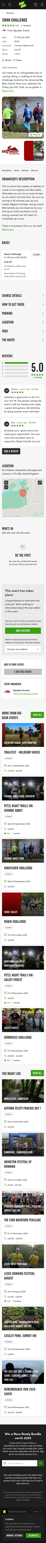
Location (8, 322)
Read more (8, 90)
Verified (34, 389)
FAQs (5, 331)
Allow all (33, 1535)
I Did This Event (23, 672)
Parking (7, 313)
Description (7, 170)
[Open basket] (35, 5)
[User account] (42, 4)
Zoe (13, 422)
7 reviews (17, 1301)
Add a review (11, 451)
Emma (14, 389)
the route (8, 340)
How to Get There (13, 304)
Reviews (25, 170)
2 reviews (26, 25)
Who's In (34, 170)
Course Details (12, 295)
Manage (14, 1535)
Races (16, 170)
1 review (16, 833)
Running (10, 12)
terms (27, 1499)
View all (37, 715)
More (36, 1511)
